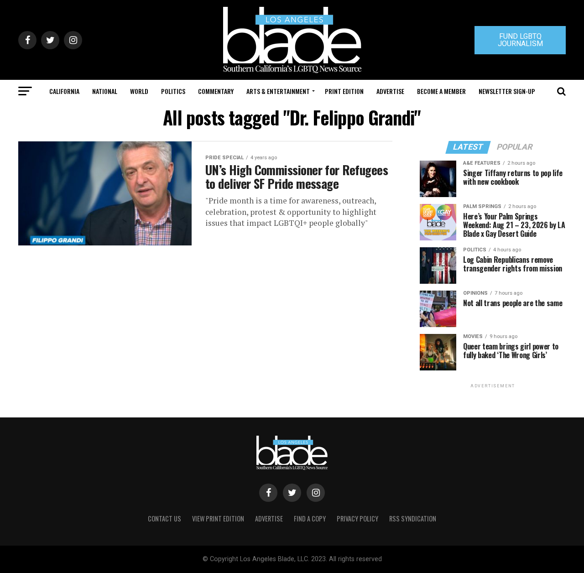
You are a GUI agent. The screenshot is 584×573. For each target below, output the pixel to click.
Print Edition (344, 91)
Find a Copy (310, 518)
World (139, 91)
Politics (173, 91)
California (64, 91)
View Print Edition (218, 518)
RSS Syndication (412, 518)
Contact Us (164, 518)
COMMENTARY (216, 91)
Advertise (390, 91)
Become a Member (441, 91)
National (104, 91)
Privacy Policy (357, 518)
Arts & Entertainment (278, 91)
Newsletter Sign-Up (507, 91)
